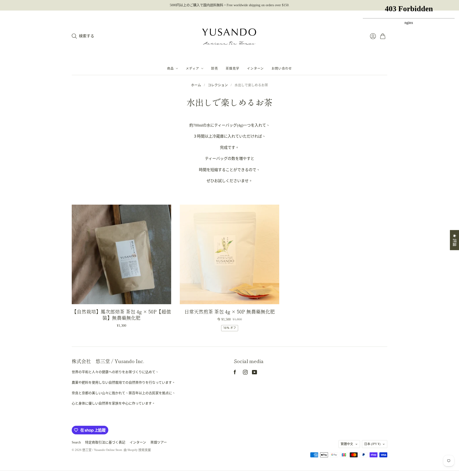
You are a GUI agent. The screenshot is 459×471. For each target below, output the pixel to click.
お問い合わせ (282, 68)
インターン (255, 68)
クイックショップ (121, 297)
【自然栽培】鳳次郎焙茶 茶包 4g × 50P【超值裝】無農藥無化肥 (121, 314)
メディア (192, 68)
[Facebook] (235, 373)
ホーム (196, 85)
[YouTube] (254, 373)
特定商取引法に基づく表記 (105, 442)
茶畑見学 (232, 68)
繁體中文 (347, 444)
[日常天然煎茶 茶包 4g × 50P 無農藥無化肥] (229, 254)
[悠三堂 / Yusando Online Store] (229, 36)
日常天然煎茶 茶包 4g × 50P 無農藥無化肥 (229, 311)
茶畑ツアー (158, 442)
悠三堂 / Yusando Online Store (102, 450)
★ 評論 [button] (455, 240)
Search (76, 442)
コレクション (218, 85)
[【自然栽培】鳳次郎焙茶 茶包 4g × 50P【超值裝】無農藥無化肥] (121, 254)
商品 (170, 68)
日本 (372, 444)
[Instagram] (245, 373)
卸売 (214, 68)
